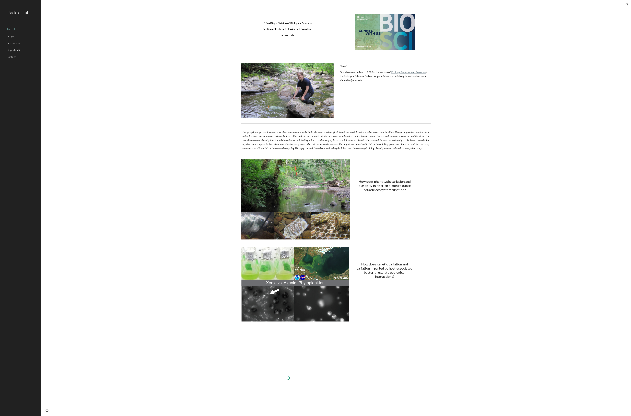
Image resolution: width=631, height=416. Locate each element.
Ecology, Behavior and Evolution (408, 72)
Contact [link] (11, 56)
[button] (627, 5)
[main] (287, 26)
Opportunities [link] (14, 49)
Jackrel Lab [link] (13, 29)
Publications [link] (13, 43)
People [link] (11, 35)
